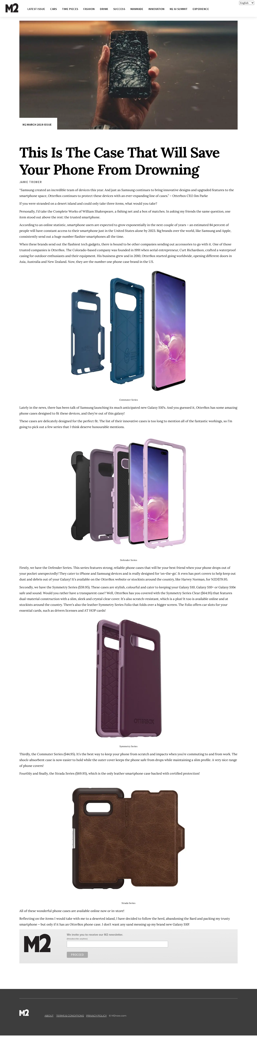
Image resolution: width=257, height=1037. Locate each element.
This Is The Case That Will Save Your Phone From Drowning (119, 161)
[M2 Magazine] (15, 11)
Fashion (89, 9)
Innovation (156, 9)
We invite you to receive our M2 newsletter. (95, 934)
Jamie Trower (30, 182)
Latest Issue (36, 9)
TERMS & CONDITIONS (70, 1015)
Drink (104, 9)
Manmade (136, 9)
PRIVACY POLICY (96, 1015)
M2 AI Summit (179, 9)
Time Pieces (70, 9)
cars (53, 9)
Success (119, 9)
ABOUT (49, 1015)
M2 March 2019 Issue (37, 124)
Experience (201, 9)
